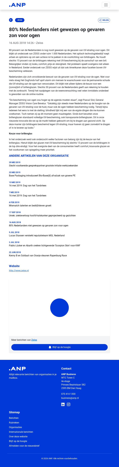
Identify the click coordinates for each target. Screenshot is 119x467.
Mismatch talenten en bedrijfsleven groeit (30, 205)
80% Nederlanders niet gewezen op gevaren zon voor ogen (38, 225)
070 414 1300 (68, 394)
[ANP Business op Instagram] (68, 404)
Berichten (14, 418)
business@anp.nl (70, 398)
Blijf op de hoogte (18, 441)
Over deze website (18, 436)
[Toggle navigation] (106, 5)
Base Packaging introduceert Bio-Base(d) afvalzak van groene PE (42, 175)
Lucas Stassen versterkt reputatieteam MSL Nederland (37, 235)
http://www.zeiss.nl (19, 270)
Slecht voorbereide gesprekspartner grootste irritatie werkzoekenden (43, 165)
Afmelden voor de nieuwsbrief (24, 445)
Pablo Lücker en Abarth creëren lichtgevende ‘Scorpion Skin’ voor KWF (44, 245)
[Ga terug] (11, 20)
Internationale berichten (21, 432)
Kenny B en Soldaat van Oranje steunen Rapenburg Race (38, 255)
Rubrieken (14, 422)
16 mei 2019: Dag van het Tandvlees (27, 185)
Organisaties (15, 427)
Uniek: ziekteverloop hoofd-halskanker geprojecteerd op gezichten (42, 215)
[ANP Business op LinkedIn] (63, 404)
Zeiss (19, 20)
